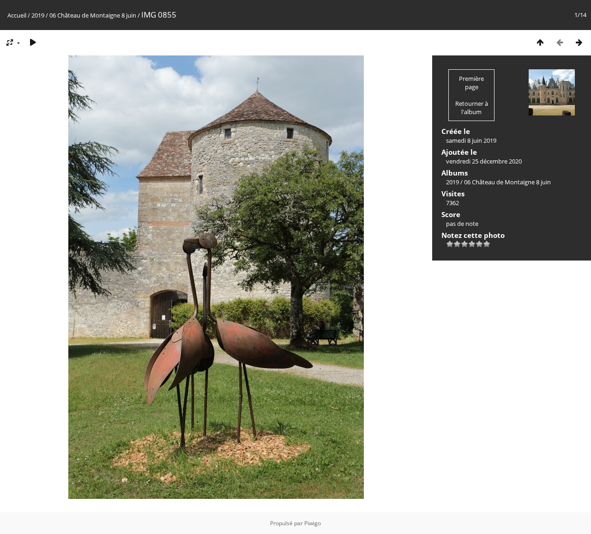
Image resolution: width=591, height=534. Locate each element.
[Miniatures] (540, 42)
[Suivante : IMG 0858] (579, 42)
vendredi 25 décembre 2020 (484, 161)
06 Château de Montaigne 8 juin (92, 15)
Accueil (16, 15)
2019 (37, 15)
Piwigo (312, 523)
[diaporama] (32, 42)
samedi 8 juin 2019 (471, 140)
